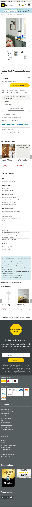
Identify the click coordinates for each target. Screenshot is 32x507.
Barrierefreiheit (5, 456)
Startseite (3, 14)
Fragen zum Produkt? (23, 124)
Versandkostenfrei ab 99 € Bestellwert (15, 90)
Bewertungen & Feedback (8, 445)
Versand (3, 416)
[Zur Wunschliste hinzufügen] (29, 78)
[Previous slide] (7, 57)
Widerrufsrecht (5, 422)
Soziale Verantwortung (7, 454)
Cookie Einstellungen (7, 429)
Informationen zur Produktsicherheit (11, 282)
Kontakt (3, 443)
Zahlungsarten (5, 413)
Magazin (3, 440)
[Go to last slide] (1, 157)
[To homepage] (7, 5)
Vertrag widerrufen (6, 425)
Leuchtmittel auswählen (16, 108)
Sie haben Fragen (6, 409)
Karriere (3, 452)
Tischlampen (20, 14)
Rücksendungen (5, 427)
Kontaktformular (7, 370)
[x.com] (7, 132)
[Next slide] (25, 57)
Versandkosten (13, 81)
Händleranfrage (5, 449)
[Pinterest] (11, 132)
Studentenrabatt (6, 447)
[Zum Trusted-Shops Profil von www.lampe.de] (16, 478)
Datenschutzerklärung (16, 372)
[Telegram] (18, 132)
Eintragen (16, 360)
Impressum (4, 458)
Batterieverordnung (7, 418)
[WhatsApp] (14, 132)
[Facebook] (3, 132)
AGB (2, 420)
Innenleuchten (11, 14)
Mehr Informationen (8, 124)
